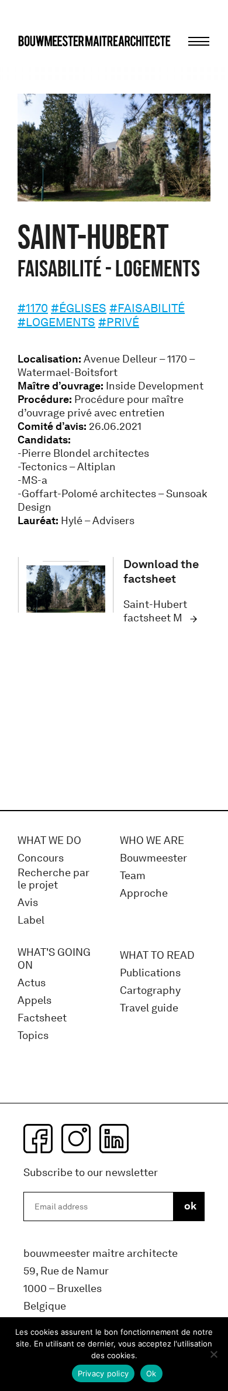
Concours (41, 858)
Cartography (150, 991)
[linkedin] (114, 1138)
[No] (213, 1354)
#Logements (56, 322)
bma (45, 62)
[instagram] (76, 1138)
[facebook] (38, 1138)
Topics (33, 1036)
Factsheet (42, 1018)
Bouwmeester (153, 858)
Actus (32, 983)
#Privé (118, 322)
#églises (78, 308)
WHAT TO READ (157, 955)
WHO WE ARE (152, 841)
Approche (144, 893)
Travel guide (149, 1008)
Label (31, 920)
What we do (49, 841)
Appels (34, 1000)
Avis (28, 903)
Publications (150, 973)
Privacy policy (103, 1373)
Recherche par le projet (53, 879)
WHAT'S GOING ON (54, 959)
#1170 (33, 308)
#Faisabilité (147, 308)
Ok (151, 1373)
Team (133, 876)
